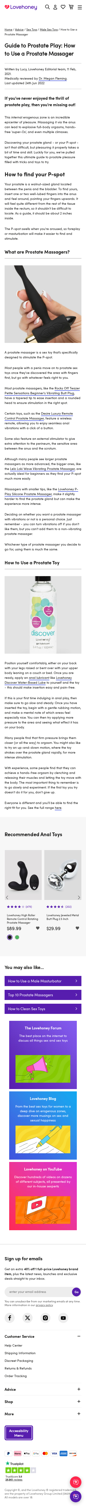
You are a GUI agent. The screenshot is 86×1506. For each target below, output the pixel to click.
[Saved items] (38, 928)
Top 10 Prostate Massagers (30, 994)
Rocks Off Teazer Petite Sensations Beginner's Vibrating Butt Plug (42, 390)
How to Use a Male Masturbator (34, 981)
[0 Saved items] (63, 7)
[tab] (43, 1355)
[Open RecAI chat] (75, 1482)
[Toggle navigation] (80, 7)
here (58, 807)
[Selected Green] (17, 937)
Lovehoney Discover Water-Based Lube (38, 680)
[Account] (55, 7)
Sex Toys (31, 29)
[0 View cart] (71, 7)
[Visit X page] (27, 1318)
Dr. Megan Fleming (53, 78)
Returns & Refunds (18, 1368)
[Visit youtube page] (63, 1318)
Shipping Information (20, 1353)
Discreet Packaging (19, 1360)
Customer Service (19, 1336)
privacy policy (44, 1305)
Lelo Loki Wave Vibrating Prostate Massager (42, 468)
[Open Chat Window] (75, 1496)
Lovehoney (43, 18)
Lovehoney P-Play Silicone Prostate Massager (41, 491)
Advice (19, 29)
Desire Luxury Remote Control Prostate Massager (39, 415)
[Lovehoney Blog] (43, 1125)
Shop (9, 1401)
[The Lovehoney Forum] (43, 1055)
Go (76, 1292)
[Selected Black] (9, 937)
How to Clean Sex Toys (26, 1008)
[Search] (47, 6)
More (9, 1413)
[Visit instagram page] (45, 1318)
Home (8, 29)
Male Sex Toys (49, 29)
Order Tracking (16, 1376)
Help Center (13, 1345)
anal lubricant (39, 677)
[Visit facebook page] (10, 1318)
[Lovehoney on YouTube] (43, 1196)
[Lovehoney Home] (21, 7)
